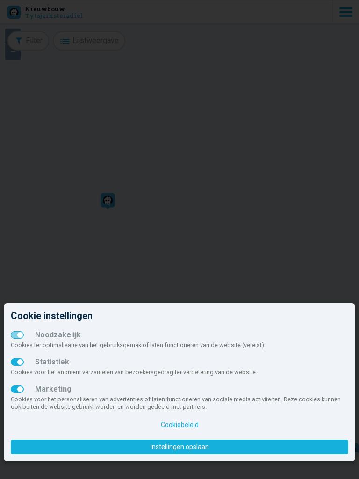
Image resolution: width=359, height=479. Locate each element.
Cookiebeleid (180, 424)
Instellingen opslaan (180, 446)
